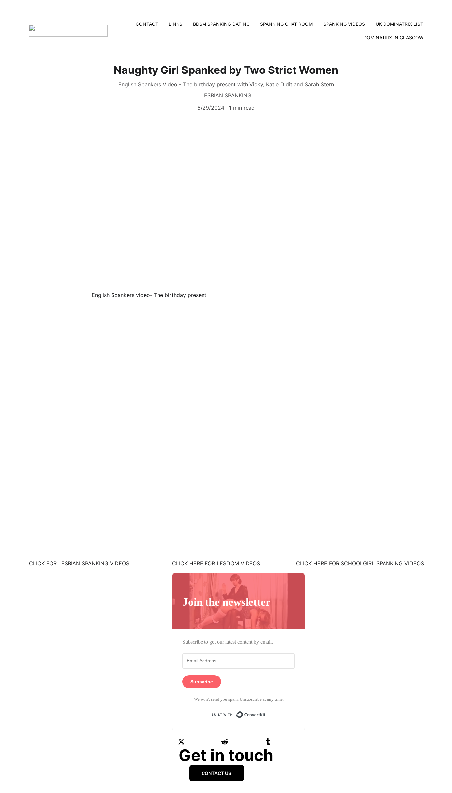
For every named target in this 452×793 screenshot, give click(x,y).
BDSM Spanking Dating (221, 24)
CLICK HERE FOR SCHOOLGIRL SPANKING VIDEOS (360, 563)
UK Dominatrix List (399, 24)
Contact (147, 24)
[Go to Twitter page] (181, 741)
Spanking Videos (344, 24)
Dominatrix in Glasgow (393, 37)
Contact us (216, 773)
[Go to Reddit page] (224, 741)
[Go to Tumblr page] (268, 741)
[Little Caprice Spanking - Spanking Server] (89, 497)
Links (175, 24)
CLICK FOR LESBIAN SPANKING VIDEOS (79, 563)
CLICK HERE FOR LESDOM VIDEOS (216, 563)
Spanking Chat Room (286, 24)
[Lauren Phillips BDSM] (226, 498)
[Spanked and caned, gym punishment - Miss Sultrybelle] (362, 497)
